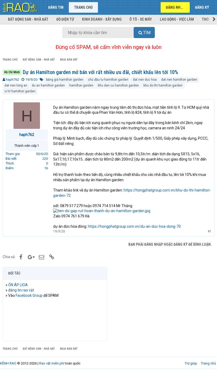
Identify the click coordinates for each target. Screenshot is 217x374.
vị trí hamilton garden (19, 91)
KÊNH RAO (8, 363)
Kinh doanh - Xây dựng (101, 19)
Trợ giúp (191, 363)
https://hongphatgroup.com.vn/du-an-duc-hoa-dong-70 (134, 226)
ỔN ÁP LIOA (18, 285)
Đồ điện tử (65, 19)
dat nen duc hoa (145, 79)
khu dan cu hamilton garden (118, 85)
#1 (209, 231)
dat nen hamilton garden (179, 79)
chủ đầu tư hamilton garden (108, 79)
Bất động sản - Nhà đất (28, 19)
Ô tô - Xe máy (140, 19)
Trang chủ (83, 7)
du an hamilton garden (48, 85)
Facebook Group (29, 295)
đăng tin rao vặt (21, 290)
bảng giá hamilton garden (64, 79)
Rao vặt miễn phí (51, 363)
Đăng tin (56, 7)
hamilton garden (81, 85)
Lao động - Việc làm (177, 19)
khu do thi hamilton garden (163, 85)
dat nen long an (15, 85)
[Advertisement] (162, 304)
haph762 (12, 79)
